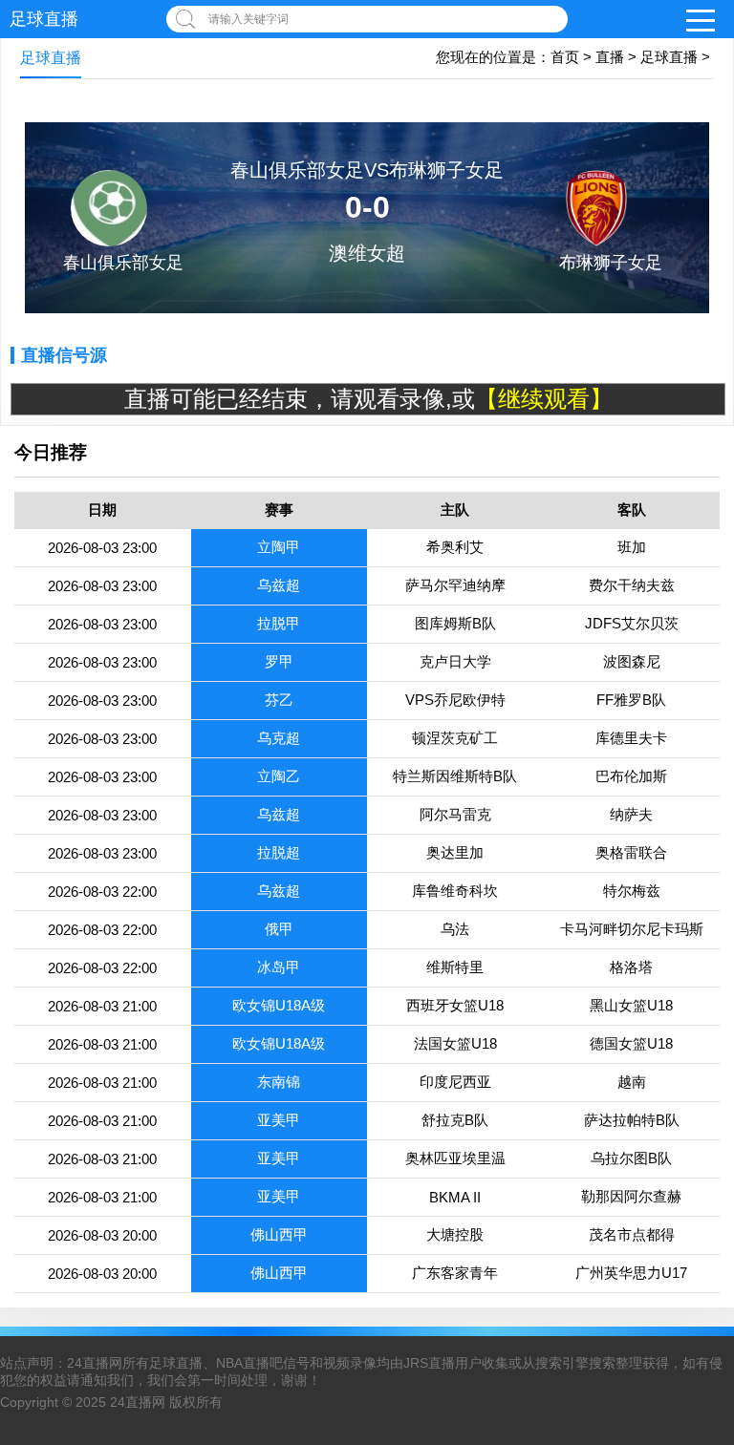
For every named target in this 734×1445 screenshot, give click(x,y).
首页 (564, 57)
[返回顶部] (695, 1281)
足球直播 (44, 19)
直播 (609, 57)
